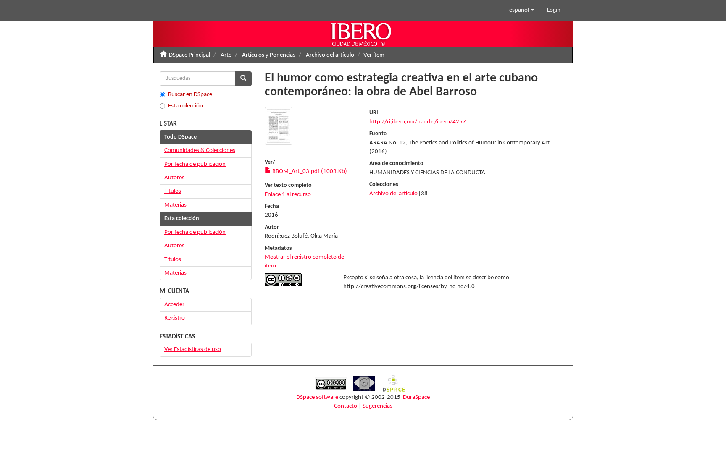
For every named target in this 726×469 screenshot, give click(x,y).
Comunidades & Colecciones (199, 150)
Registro (174, 318)
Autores (174, 178)
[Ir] (243, 78)
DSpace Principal (189, 55)
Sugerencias (377, 406)
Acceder (174, 304)
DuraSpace (416, 397)
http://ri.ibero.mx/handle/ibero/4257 (417, 122)
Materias (175, 205)
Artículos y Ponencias (268, 55)
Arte (226, 55)
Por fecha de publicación (195, 164)
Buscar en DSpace (190, 95)
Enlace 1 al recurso (288, 194)
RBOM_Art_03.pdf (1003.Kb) (309, 171)
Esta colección (185, 106)
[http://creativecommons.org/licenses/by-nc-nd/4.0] (298, 279)
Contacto (345, 406)
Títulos (172, 191)
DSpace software (317, 397)
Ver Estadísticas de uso (192, 349)
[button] (522, 10)
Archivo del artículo (330, 55)
